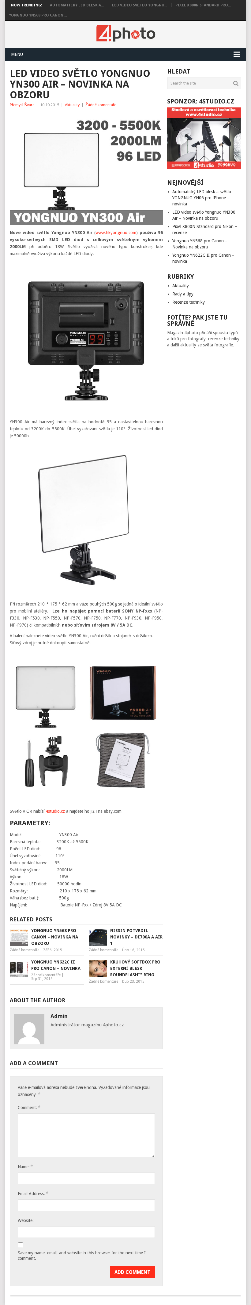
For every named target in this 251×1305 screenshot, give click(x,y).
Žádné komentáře (100, 105)
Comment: (29, 1107)
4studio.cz (55, 811)
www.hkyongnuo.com (116, 232)
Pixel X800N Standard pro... (203, 5)
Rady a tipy (182, 293)
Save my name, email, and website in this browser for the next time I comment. (82, 1255)
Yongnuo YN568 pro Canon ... (38, 15)
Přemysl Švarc (22, 105)
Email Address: (33, 1193)
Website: (26, 1220)
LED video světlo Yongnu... (139, 5)
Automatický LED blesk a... (77, 5)
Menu (17, 54)
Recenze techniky (188, 302)
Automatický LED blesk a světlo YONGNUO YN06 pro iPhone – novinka (201, 197)
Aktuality (72, 105)
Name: (25, 1166)
